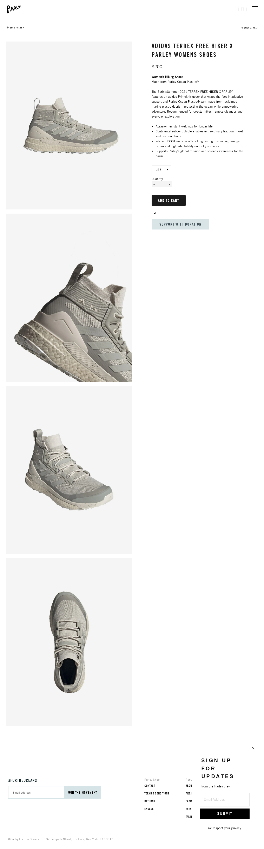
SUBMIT (224, 813)
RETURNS (149, 801)
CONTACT (149, 786)
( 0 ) (242, 9)
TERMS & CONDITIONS (156, 793)
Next (255, 27)
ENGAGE (149, 809)
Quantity (157, 179)
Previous (246, 27)
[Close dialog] (253, 748)
